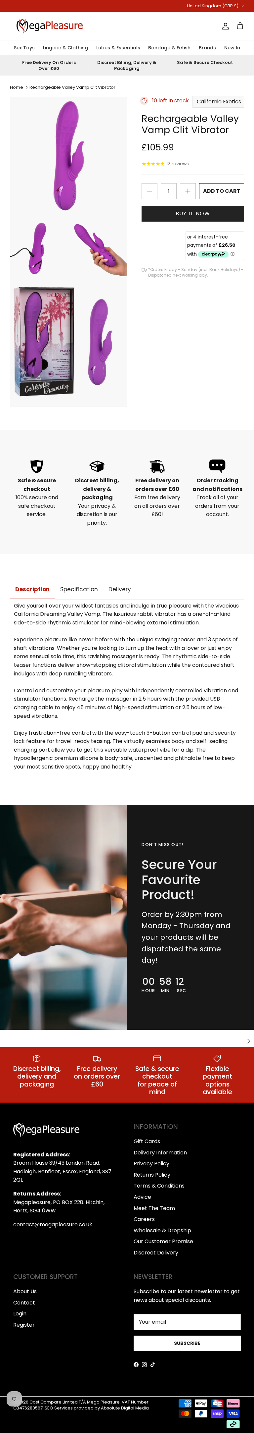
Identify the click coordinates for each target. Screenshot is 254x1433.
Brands (207, 47)
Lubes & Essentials (118, 47)
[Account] (224, 26)
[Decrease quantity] (149, 191)
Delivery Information (160, 1152)
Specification (79, 589)
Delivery (119, 589)
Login (19, 1313)
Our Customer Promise (163, 1241)
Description (32, 589)
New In (232, 47)
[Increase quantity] (188, 191)
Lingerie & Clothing (65, 47)
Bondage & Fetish (169, 47)
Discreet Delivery (156, 1252)
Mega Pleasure (103, 1402)
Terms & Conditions (159, 1186)
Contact (24, 1302)
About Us (25, 1291)
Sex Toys (24, 47)
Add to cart (221, 191)
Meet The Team (154, 1208)
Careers (144, 1219)
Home (16, 87)
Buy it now (193, 213)
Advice (142, 1197)
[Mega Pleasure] (50, 26)
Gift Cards (147, 1141)
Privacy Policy (151, 1163)
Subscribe (187, 1343)
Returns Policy (152, 1175)
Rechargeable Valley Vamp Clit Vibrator (72, 87)
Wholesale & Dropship (162, 1230)
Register (24, 1325)
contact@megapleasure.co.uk (52, 1224)
